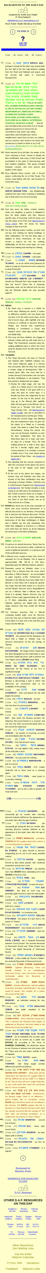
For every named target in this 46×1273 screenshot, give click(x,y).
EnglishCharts (28, 1218)
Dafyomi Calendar (23, 1257)
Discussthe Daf (21, 1233)
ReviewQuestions (24, 1210)
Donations (33, 1262)
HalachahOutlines (8, 1218)
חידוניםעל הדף (36, 1225)
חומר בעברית (14, 1262)
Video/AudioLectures (33, 1233)
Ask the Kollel (23, 1254)
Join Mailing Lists (23, 1248)
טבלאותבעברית (20, 1225)
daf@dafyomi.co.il (15, 20)
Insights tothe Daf (12, 1210)
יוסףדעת (28, 1225)
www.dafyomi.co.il (31, 20)
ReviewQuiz (10, 1225)
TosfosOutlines (18, 1218)
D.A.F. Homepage (23, 1192)
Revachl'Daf (38, 1218)
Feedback (12, 1268)
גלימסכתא (12, 1233)
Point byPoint (34, 1210)
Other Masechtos (23, 1245)
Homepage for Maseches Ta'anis (23, 1180)
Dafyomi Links (31, 1268)
